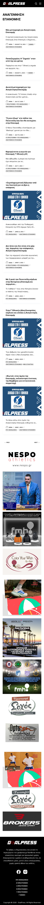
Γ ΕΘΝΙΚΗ (31, 44)
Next (36, 442)
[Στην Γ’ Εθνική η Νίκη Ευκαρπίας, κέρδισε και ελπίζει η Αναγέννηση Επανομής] (22, 333)
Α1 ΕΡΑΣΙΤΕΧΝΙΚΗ (11, 137)
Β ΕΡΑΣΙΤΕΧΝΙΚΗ (22, 889)
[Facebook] (19, 872)
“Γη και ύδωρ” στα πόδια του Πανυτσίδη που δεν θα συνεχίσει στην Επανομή (21, 120)
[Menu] (40, 3)
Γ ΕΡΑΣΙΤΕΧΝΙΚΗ (11, 104)
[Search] (36, 4)
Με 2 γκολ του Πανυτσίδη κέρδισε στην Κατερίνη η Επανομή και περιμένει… (21, 281)
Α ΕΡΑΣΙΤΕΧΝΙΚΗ (22, 886)
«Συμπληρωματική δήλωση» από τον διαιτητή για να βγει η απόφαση (21, 185)
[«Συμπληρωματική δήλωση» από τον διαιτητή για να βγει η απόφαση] (22, 205)
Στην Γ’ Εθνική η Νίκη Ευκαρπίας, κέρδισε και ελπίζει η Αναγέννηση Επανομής (21, 312)
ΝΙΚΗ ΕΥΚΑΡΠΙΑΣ (28, 364)
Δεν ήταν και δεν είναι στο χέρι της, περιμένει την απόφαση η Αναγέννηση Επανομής (20, 248)
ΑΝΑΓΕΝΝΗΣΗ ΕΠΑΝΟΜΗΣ (14, 47)
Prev (8, 442)
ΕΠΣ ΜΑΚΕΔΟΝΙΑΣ (22, 104)
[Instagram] (25, 872)
